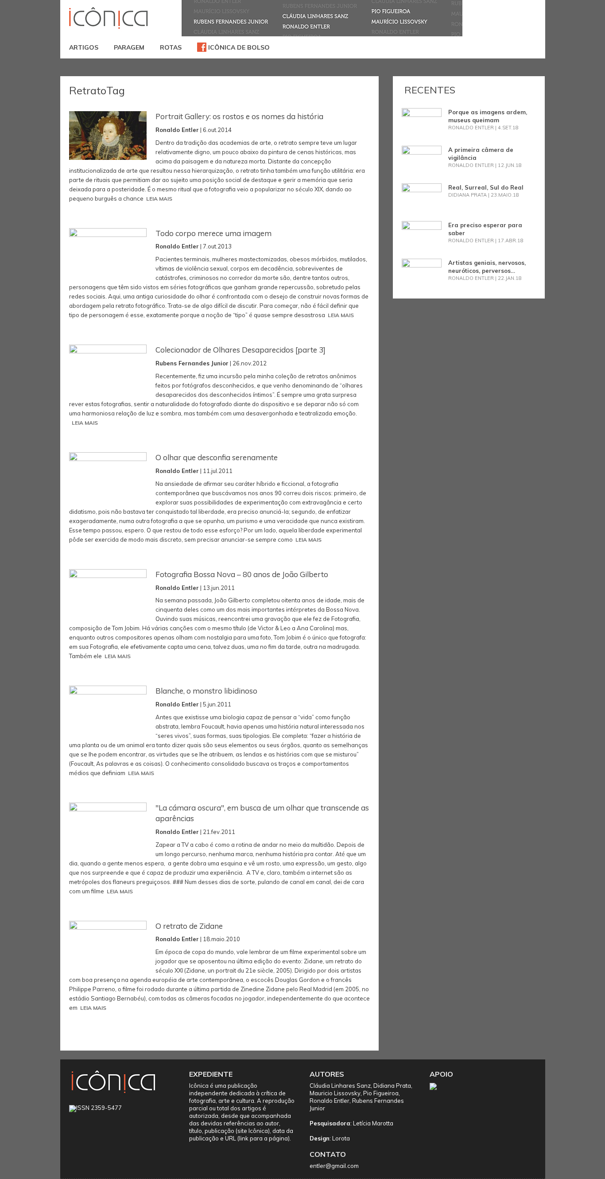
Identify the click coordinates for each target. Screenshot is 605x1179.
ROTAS (171, 47)
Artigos (83, 47)
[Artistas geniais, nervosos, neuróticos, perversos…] (422, 272)
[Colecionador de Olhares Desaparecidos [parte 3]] (108, 369)
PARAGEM (129, 47)
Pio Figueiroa (381, 1093)
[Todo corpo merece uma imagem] (108, 252)
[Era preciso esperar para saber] (422, 234)
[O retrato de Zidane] (108, 945)
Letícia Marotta (373, 1123)
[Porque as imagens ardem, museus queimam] (422, 121)
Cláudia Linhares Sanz (340, 1085)
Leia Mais (159, 198)
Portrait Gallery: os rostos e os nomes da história (239, 116)
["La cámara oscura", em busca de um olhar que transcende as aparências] (108, 827)
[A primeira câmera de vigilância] (422, 159)
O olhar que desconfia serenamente (216, 457)
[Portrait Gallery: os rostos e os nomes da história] (108, 135)
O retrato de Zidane (189, 926)
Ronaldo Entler (329, 1100)
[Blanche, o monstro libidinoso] (108, 710)
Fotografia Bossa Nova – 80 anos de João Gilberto (241, 574)
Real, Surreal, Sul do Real (486, 187)
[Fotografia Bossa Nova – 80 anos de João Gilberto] (108, 593)
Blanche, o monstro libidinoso (206, 690)
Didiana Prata (392, 1085)
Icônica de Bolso (238, 47)
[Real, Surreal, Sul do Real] (422, 196)
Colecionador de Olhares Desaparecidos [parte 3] (240, 349)
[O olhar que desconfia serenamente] (108, 476)
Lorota (341, 1138)
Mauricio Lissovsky (335, 1093)
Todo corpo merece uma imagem (213, 233)
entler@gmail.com (334, 1165)
